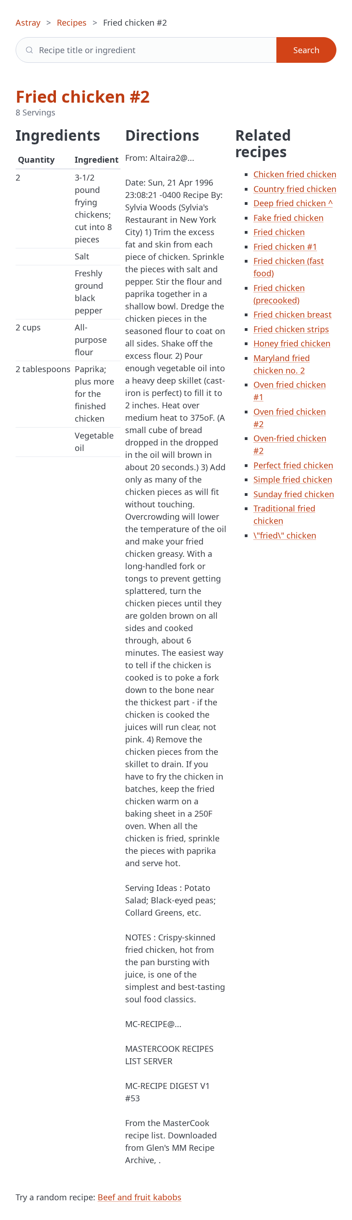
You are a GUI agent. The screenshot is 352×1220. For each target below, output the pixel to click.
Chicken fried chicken (294, 174)
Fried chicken (279, 231)
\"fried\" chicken (284, 535)
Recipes (72, 22)
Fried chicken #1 (285, 246)
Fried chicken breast (292, 314)
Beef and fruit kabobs (140, 1197)
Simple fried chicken (292, 479)
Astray (28, 22)
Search (306, 49)
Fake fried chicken (288, 217)
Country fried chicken (294, 188)
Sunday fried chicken (293, 494)
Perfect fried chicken (293, 465)
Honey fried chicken (291, 343)
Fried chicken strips (291, 329)
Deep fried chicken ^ (293, 203)
